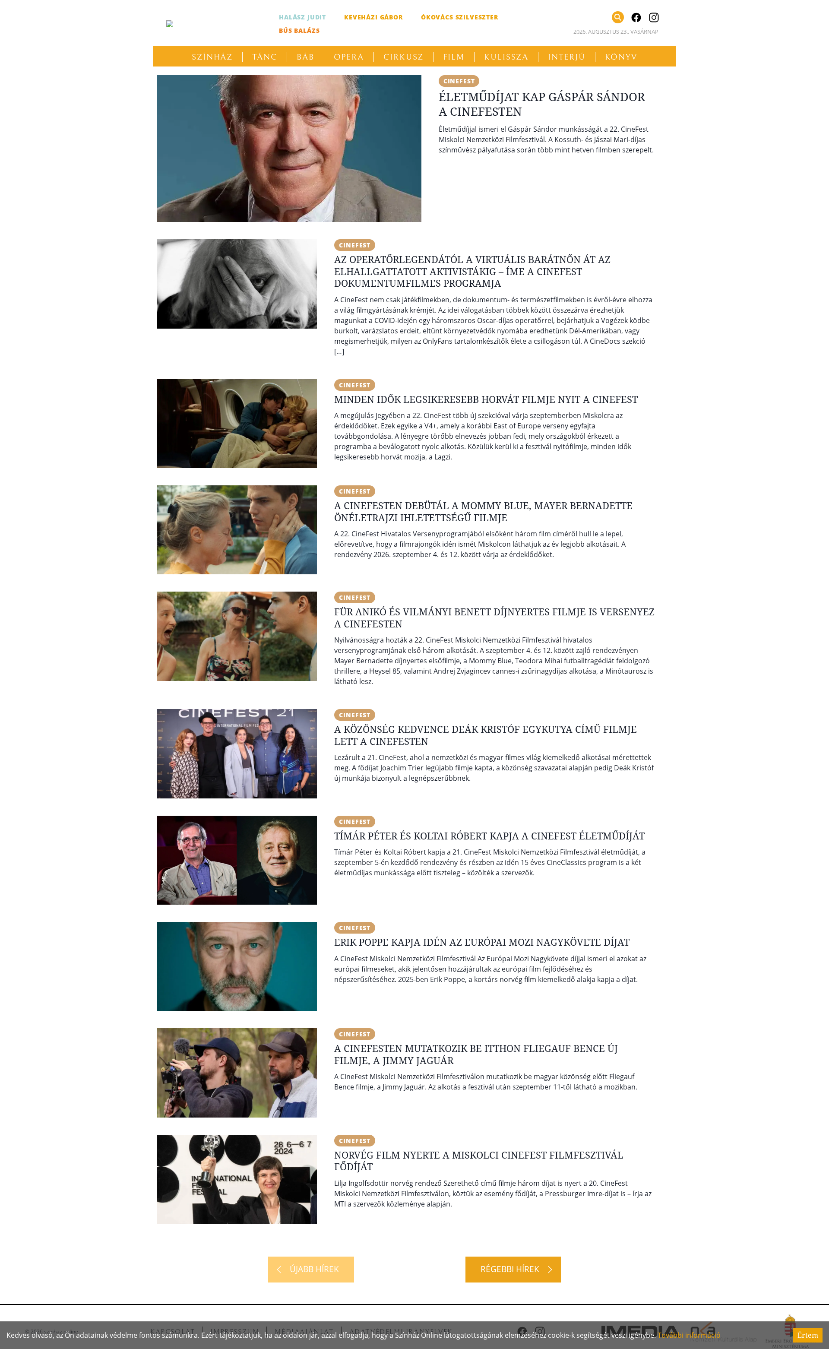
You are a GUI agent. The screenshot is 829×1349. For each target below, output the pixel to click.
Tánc (264, 57)
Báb (305, 57)
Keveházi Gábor (373, 17)
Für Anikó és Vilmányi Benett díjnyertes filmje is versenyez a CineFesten (494, 617)
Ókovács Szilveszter (459, 17)
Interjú (566, 57)
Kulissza (506, 57)
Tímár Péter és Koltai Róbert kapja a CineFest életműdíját (489, 835)
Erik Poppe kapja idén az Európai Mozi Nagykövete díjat (482, 941)
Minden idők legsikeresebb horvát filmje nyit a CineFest (486, 399)
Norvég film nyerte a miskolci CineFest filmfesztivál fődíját (478, 1160)
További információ (689, 1335)
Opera (349, 57)
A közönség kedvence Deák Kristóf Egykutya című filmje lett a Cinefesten (485, 734)
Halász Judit (302, 17)
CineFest (459, 81)
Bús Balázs (299, 30)
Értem (807, 1335)
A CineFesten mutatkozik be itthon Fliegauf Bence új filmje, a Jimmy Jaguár (476, 1054)
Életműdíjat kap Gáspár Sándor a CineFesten (542, 104)
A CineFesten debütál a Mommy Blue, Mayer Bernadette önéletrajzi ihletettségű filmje (483, 511)
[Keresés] (618, 17)
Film (454, 57)
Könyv (621, 57)
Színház (212, 57)
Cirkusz (403, 57)
